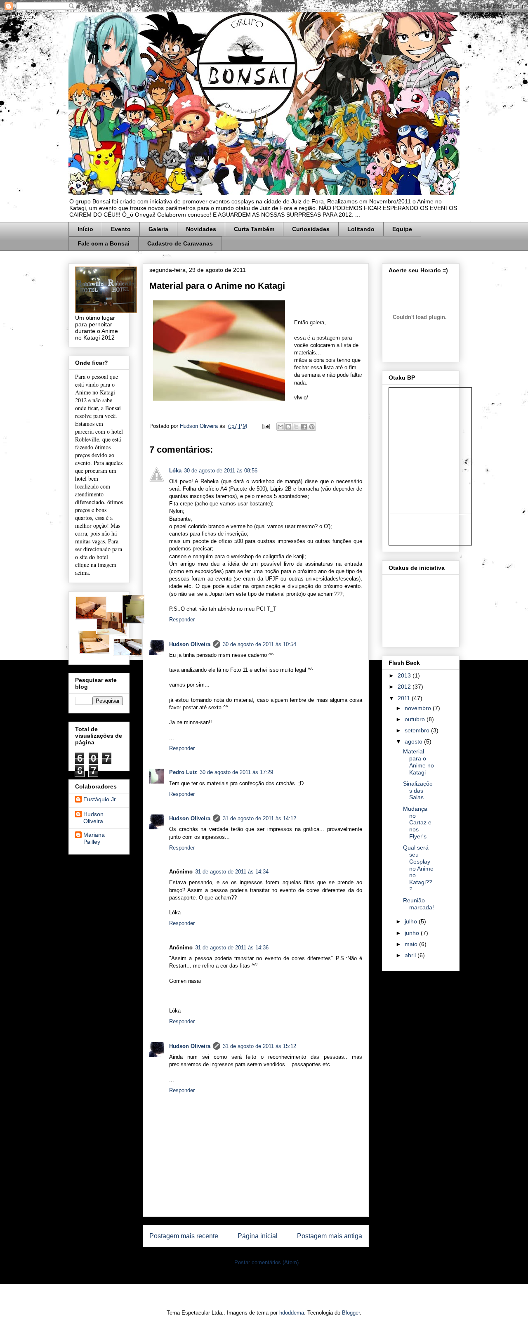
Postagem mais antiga (329, 1235)
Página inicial (258, 1235)
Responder (182, 619)
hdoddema (291, 1313)
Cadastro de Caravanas (180, 243)
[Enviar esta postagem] (265, 426)
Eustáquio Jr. (100, 799)
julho (412, 921)
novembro (419, 708)
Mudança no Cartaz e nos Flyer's (417, 822)
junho (413, 933)
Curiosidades (311, 229)
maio (412, 944)
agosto (414, 741)
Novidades (201, 229)
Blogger (351, 1313)
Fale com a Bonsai (104, 243)
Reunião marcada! (418, 904)
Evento (121, 229)
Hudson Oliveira (199, 426)
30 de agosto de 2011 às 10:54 (259, 644)
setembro (418, 730)
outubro (416, 719)
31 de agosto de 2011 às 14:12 (259, 818)
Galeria (158, 229)
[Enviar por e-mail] (280, 427)
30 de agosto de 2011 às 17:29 (236, 772)
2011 (405, 698)
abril (411, 955)
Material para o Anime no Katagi (418, 761)
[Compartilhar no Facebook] (304, 427)
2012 (405, 686)
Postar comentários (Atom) (266, 1262)
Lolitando (361, 229)
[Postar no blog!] (288, 427)
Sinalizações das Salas (418, 790)
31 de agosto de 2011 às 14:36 (232, 947)
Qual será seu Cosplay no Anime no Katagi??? (418, 868)
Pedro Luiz (183, 772)
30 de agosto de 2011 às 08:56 (220, 470)
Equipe (402, 229)
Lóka (175, 470)
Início (85, 229)
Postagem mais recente (183, 1235)
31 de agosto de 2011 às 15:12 (259, 1046)
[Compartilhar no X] (296, 427)
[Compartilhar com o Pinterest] (312, 427)
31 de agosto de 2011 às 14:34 (232, 872)
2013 (405, 675)
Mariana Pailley (94, 838)
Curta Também (254, 229)
